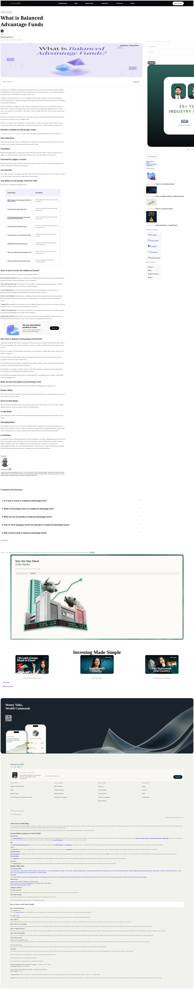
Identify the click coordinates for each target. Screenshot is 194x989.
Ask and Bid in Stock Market (93, 870)
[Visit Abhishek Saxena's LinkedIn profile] (10, 469)
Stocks (76, 3)
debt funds (159, 838)
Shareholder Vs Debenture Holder (38, 872)
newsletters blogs (17, 863)
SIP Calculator (58, 786)
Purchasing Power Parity (24, 872)
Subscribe (33, 573)
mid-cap (142, 838)
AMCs (12, 790)
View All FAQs (4, 540)
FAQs (144, 793)
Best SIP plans (68, 844)
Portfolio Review (63, 3)
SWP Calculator (59, 790)
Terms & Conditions (104, 797)
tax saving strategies (57, 840)
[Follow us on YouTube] (17, 767)
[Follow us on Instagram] (11, 767)
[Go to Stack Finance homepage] (15, 3)
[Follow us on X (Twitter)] (20, 767)
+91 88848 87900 (16, 814)
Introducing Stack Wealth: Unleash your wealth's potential (24, 881)
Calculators (105, 3)
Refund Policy (102, 801)
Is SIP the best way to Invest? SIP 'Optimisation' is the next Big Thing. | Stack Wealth (30, 883)
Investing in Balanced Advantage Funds (11, 133)
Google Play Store (19, 912)
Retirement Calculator (60, 797)
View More (92, 552)
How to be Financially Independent (119, 870)
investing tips (69, 849)
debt (108, 854)
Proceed (151, 62)
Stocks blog (15, 849)
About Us (101, 786)
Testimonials (145, 797)
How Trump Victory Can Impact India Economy (110, 877)
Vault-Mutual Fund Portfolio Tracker (21, 797)
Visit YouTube (9, 686)
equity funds (153, 838)
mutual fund (22, 98)
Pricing (132, 3)
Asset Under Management (53, 870)
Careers (144, 790)
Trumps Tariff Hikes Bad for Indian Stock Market (135, 877)
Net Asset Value (69, 870)
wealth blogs (16, 858)
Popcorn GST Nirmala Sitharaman (30, 877)
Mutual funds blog (17, 838)
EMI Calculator (59, 793)
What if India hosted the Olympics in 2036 (20, 885)
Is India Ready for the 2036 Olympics (49, 877)
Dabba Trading (132, 870)
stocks (57, 100)
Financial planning (14, 854)
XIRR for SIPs (58, 844)
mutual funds (7, 12)
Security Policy (102, 793)
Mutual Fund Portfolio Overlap (144, 870)
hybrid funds (165, 838)
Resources (119, 3)
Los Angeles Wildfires (16, 877)
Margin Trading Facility (79, 870)
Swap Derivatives (41, 870)
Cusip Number (155, 870)
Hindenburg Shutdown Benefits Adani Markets (70, 877)
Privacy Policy (102, 790)
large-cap (137, 838)
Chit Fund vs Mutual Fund (166, 870)
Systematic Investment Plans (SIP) (21, 844)
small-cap (147, 838)
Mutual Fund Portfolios (17, 786)
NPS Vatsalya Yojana (105, 870)
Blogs (143, 786)
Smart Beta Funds (15, 870)
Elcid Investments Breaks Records (90, 877)
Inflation (62, 870)
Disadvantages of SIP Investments (29, 870)
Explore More (6, 682)
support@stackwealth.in (18, 811)
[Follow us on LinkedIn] (14, 767)
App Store (17, 917)
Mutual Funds (89, 3)
